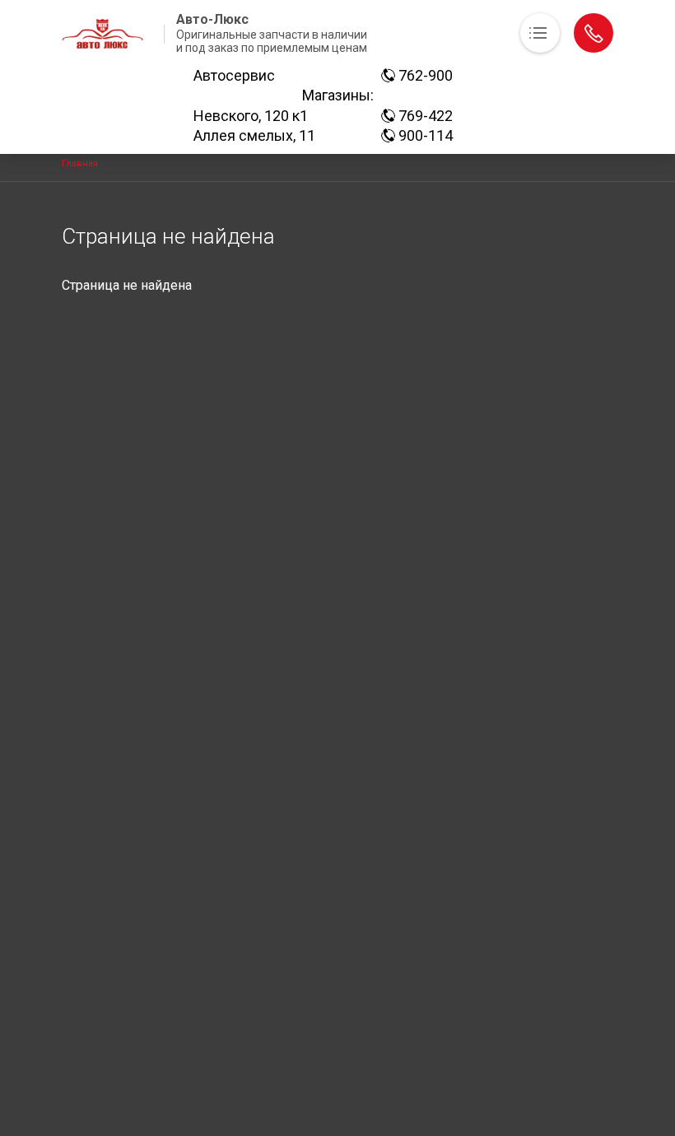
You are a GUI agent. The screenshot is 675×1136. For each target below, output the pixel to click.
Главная (80, 163)
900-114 (424, 135)
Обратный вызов (593, 33)
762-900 (424, 75)
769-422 (424, 115)
